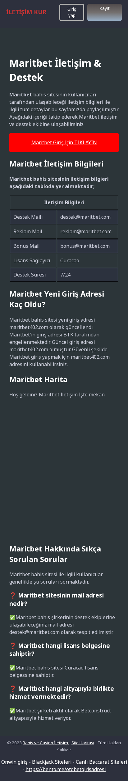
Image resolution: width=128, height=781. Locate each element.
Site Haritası (82, 742)
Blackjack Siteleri (51, 761)
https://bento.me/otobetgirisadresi (65, 769)
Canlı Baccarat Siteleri (101, 761)
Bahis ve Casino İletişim (46, 742)
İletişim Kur (26, 12)
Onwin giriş (14, 761)
